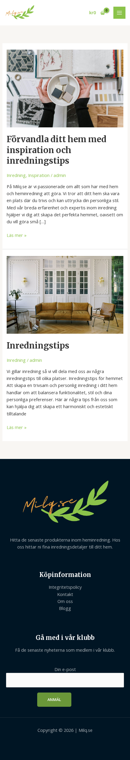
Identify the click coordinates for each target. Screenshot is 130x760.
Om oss (65, 601)
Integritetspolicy (65, 587)
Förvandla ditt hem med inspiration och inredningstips (56, 150)
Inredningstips (38, 345)
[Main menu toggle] (119, 13)
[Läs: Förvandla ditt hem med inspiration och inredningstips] (65, 88)
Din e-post (65, 669)
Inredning (16, 175)
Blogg (65, 608)
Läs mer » (17, 235)
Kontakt (65, 594)
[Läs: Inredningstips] (65, 294)
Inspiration (39, 175)
